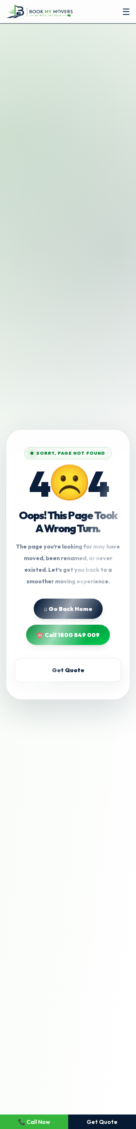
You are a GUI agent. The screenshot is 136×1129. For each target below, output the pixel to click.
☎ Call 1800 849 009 (68, 634)
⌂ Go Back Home (68, 608)
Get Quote (68, 670)
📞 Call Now (34, 1121)
